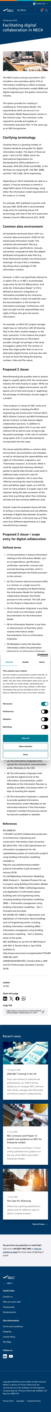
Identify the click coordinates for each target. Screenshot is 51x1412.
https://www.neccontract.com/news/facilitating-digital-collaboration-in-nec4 (23, 1012)
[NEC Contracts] (8, 10)
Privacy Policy (8, 1401)
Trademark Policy (34, 1401)
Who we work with (12, 1302)
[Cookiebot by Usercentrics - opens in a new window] (37, 655)
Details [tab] (25, 662)
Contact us (8, 1297)
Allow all (25, 738)
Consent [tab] (9, 662)
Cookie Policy (9, 1337)
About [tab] (42, 662)
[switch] (44, 712)
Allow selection (25, 746)
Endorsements (9, 1312)
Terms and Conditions (13, 1326)
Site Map (7, 1342)
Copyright (20, 1401)
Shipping (7, 1332)
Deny (25, 755)
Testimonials (8, 1307)
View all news (38, 1224)
